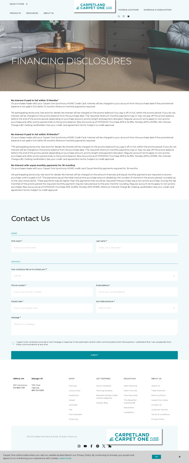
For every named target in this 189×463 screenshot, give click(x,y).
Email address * (103, 285)
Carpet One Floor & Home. (46, 436)
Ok (156, 457)
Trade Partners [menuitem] (158, 390)
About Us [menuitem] (155, 386)
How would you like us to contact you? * (29, 269)
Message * (15, 317)
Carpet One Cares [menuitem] (159, 400)
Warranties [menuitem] (129, 407)
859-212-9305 (38, 390)
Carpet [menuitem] (72, 400)
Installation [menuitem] (129, 412)
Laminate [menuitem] (73, 405)
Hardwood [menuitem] (73, 395)
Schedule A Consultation (158, 10)
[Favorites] (123, 16)
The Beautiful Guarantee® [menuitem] (130, 401)
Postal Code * (17, 301)
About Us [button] (49, 13)
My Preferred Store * (105, 301)
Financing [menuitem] (73, 419)
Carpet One (16, 47)
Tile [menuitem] (70, 410)
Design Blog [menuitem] (102, 403)
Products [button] (15, 13)
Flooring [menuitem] (72, 386)
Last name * (101, 241)
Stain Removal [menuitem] (130, 386)
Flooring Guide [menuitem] (130, 395)
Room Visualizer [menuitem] (103, 386)
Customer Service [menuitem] (159, 410)
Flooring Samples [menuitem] (104, 390)
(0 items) (128, 16)
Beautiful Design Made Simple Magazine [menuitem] (107, 396)
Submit (94, 355)
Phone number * (18, 285)
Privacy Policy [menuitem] (157, 419)
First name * (16, 241)
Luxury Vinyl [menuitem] (74, 390)
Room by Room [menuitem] (158, 395)
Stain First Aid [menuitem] (130, 390)
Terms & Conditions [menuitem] (160, 414)
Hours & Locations (128, 10)
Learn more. (65, 458)
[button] (118, 16)
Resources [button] (32, 13)
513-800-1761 (19, 388)
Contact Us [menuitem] (156, 405)
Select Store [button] (17, 4)
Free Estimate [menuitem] (75, 414)
